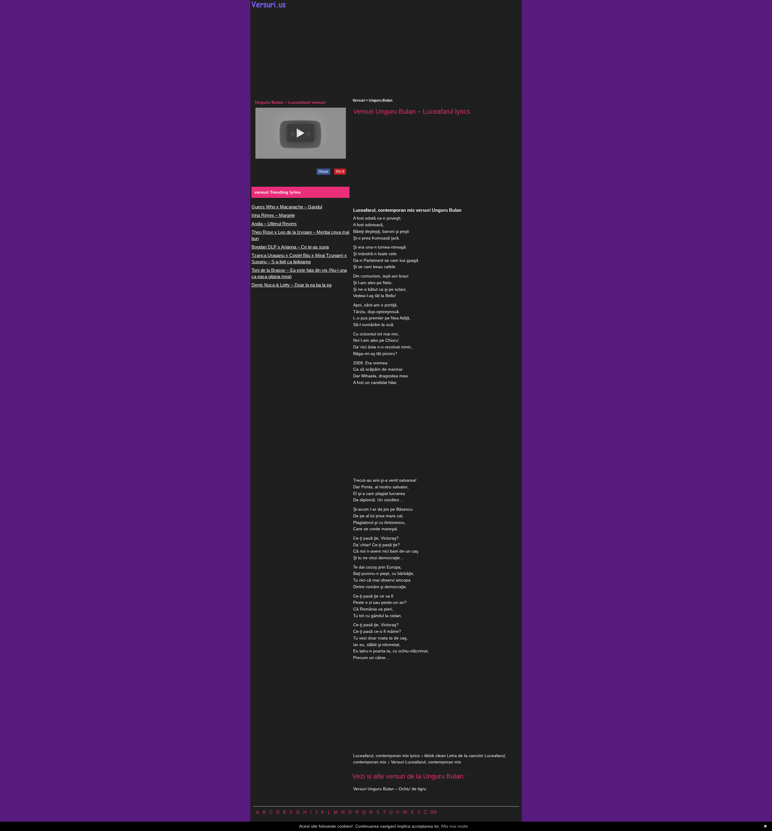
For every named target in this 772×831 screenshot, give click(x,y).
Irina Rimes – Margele (273, 215)
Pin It (340, 172)
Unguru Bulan (380, 100)
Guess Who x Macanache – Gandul (287, 206)
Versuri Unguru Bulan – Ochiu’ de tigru (389, 788)
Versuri (359, 100)
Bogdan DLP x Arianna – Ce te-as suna (290, 246)
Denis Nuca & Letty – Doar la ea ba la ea (291, 284)
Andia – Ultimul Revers (274, 223)
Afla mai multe (454, 826)
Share (323, 172)
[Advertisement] (386, 53)
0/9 (433, 812)
